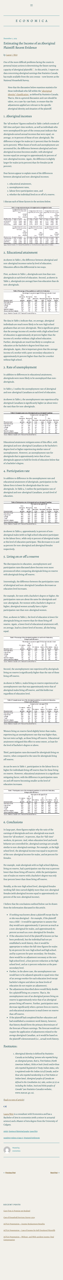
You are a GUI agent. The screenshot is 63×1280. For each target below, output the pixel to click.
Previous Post (10, 1173)
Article (6, 1131)
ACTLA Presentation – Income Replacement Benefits (24, 1224)
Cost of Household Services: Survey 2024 (19, 1217)
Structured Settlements (32, 1137)
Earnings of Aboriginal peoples (19, 1131)
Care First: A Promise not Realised (17, 1210)
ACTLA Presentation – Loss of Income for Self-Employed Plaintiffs (29, 1230)
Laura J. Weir (11, 54)
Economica (32, 21)
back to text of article (14, 1099)
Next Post (54, 1173)
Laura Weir (9, 1113)
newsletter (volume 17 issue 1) (13, 1137)
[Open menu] (31, 5)
